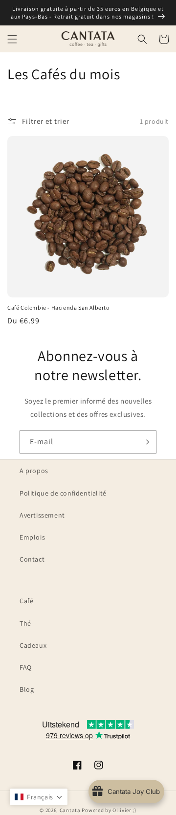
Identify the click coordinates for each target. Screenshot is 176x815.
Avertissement (42, 515)
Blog (27, 689)
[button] (12, 39)
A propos (34, 470)
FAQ (26, 667)
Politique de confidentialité (63, 493)
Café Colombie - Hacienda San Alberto (58, 307)
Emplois (32, 537)
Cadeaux (33, 645)
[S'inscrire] (145, 441)
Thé (25, 623)
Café (26, 600)
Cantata (70, 810)
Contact (32, 559)
